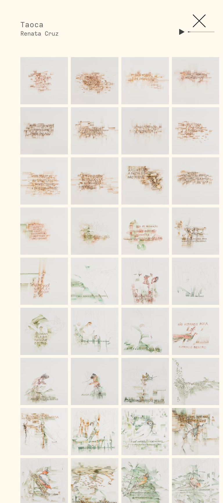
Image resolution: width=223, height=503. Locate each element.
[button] (199, 20)
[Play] (181, 32)
